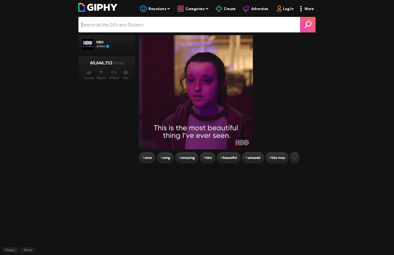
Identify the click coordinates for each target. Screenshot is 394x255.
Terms (28, 250)
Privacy (10, 250)
